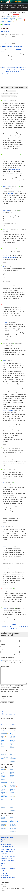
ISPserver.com (4, 744)
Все (3, 91)
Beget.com (20, 19)
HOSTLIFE (9, 21)
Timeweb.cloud (13, 828)
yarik (4, 588)
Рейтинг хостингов (7, 837)
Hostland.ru (3, 740)
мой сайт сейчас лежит (19, 663)
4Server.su (3, 773)
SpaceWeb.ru (12, 737)
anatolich (7, 322)
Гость (4, 482)
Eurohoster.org (4, 783)
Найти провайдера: (7, 718)
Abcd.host (3, 818)
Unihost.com (12, 829)
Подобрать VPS (4, 7)
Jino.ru (2, 746)
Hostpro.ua (3, 758)
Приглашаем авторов (8, 877)
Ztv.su (11, 799)
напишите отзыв (6, 58)
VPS (7, 12)
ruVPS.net (12, 781)
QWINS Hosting (13, 824)
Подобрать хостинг (7, 840)
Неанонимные (11, 91)
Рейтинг (11, 5)
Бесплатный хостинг (7, 860)
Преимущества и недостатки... (8, 64)
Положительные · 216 (9, 93)
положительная (18, 661)
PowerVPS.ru (12, 778)
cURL (21, 69)
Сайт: (2, 650)
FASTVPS (8, 16)
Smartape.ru (12, 827)
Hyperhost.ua (12, 752)
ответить (4, 150)
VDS (2, 851)
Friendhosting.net (4, 757)
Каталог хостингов (7, 846)
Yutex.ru (11, 746)
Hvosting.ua (3, 760)
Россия (3, 863)
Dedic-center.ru (4, 824)
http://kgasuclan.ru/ (9, 410)
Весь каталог (16, 14)
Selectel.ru (3, 19)
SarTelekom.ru (13, 825)
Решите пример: (6, 696)
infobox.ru (12, 807)
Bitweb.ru (15, 16)
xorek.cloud (12, 744)
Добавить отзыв (6, 24)
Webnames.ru (12, 743)
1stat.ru (18, 251)
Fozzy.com (3, 734)
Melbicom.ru (12, 772)
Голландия (11, 868)
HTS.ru (2, 741)
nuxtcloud (12, 775)
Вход (2, 9)
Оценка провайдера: (8, 657)
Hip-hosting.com (4, 792)
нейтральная (6, 661)
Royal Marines (6, 229)
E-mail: (3, 644)
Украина (18, 49)
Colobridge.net (11, 19)
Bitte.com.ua (3, 754)
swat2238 (5, 608)
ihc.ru (2, 743)
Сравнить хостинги (14, 7)
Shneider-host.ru (13, 734)
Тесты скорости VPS (14, 12)
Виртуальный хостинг (8, 849)
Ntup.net (11, 822)
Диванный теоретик (7, 186)
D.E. (4, 360)
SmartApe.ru (12, 736)
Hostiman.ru (3, 739)
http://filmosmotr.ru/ (15, 169)
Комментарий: (6, 666)
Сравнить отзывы (6, 844)
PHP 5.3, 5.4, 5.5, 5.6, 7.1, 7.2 (13, 72)
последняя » (15, 628)
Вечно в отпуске (6, 210)
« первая (13, 624)
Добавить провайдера (8, 724)
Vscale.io (19, 18)
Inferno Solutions (4, 800)
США (2, 870)
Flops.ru (2, 809)
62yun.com (3, 775)
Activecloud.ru (4, 806)
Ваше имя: (4, 639)
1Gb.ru (2, 730)
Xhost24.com (12, 798)
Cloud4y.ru (3, 807)
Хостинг (2, 12)
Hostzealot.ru (3, 828)
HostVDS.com (4, 796)
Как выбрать (24, 7)
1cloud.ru (3, 771)
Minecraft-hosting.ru (14, 821)
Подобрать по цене (19, 5)
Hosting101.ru (4, 5)
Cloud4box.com (4, 782)
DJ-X (4, 266)
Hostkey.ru (3, 795)
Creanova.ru (3, 822)
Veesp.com (12, 793)
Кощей (4, 546)
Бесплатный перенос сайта (14, 74)
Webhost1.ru (12, 741)
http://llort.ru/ (11, 193)
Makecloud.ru (12, 809)
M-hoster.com (12, 730)
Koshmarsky (5, 100)
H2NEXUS (3, 790)
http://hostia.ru (5, 31)
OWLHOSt (12, 732)
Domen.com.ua (4, 755)
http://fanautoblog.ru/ (9, 257)
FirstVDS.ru (3, 786)
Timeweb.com (12, 740)
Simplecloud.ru (4, 18)
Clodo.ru (2, 781)
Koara (11, 771)
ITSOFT (11, 818)
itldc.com (11, 817)
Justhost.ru (12, 769)
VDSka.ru (12, 792)
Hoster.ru (12, 18)
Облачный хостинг (7, 858)
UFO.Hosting (12, 790)
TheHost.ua (12, 755)
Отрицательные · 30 (8, 96)
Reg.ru (11, 733)
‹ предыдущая (9, 625)
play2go (11, 776)
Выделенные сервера (6, 14)
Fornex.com (3, 788)
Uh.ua (11, 757)
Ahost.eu (2, 778)
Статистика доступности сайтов (12, 46)
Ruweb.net (12, 782)
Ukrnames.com (13, 760)
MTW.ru (11, 773)
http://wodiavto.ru (8, 455)
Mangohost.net (13, 820)
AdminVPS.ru (3, 776)
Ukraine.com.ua (13, 758)
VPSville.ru (12, 795)
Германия (4, 51)
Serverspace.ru (13, 785)
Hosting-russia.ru (4, 793)
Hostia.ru (2, 737)
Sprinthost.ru (12, 739)
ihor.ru (2, 799)
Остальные (12, 747)
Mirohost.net (12, 754)
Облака (23, 12)
